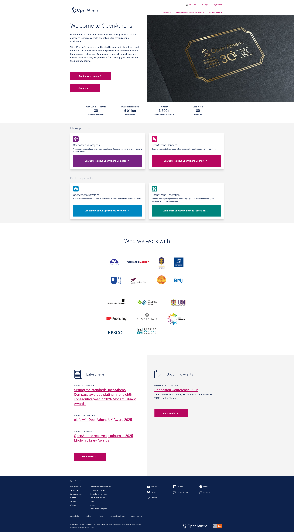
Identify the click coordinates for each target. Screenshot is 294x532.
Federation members (97, 498)
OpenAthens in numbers (98, 494)
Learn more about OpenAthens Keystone (105, 210)
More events (169, 413)
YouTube (154, 487)
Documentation (75, 487)
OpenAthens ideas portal (98, 509)
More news (87, 456)
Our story (83, 88)
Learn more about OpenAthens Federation (184, 210)
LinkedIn (180, 487)
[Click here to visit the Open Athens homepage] (85, 10)
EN (190, 5)
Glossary (93, 505)
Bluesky (153, 492)
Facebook (206, 487)
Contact (154, 498)
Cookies (88, 516)
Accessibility (74, 516)
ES (195, 5)
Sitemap (73, 505)
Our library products (88, 76)
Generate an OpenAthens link (100, 487)
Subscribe (206, 492)
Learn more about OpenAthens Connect (184, 160)
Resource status (76, 494)
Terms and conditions (116, 516)
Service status (75, 490)
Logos (92, 501)
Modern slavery (136, 516)
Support (73, 498)
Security (73, 501)
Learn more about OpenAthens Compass (105, 160)
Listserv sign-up (182, 492)
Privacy (100, 516)
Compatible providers (97, 490)
